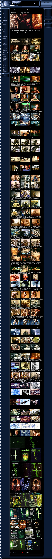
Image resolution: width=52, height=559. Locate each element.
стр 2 (14, 9)
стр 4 (18, 9)
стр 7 (24, 9)
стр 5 (20, 9)
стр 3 (16, 9)
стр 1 (11, 9)
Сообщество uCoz (48, 25)
